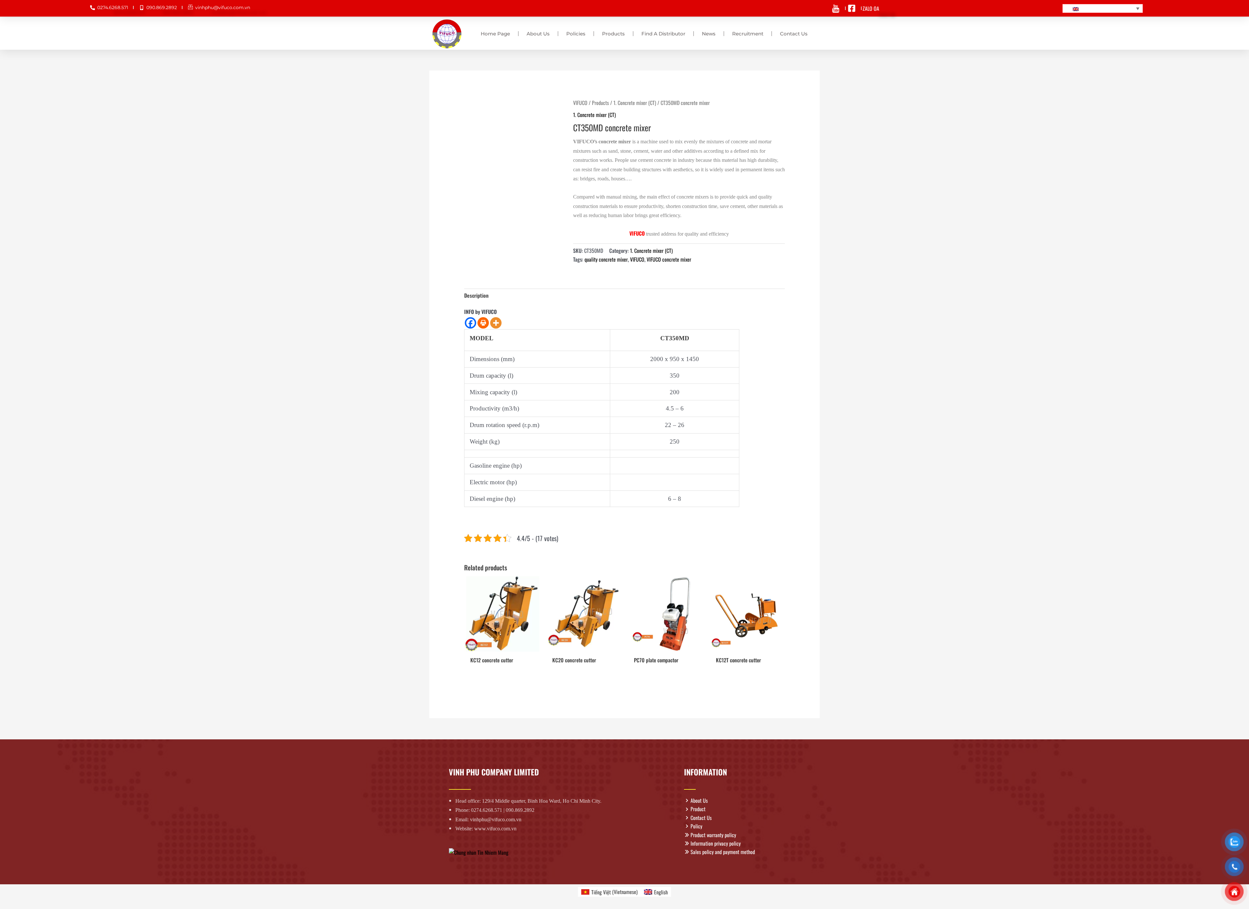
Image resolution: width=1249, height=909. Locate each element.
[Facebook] (470, 323)
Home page (495, 34)
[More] (496, 323)
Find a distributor (663, 34)
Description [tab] (476, 295)
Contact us (794, 34)
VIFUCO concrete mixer (669, 259)
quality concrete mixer (606, 259)
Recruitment (747, 34)
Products (613, 34)
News (709, 34)
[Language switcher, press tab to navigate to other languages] (1102, 8)
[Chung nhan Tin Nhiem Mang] (478, 852)
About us (538, 34)
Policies (575, 34)
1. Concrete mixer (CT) (634, 103)
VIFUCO (580, 103)
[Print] (483, 323)
